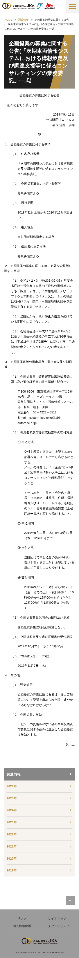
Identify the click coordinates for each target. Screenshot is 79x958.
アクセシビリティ (57, 926)
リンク (22, 918)
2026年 (12, 786)
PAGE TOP (70, 900)
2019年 (12, 870)
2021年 (12, 846)
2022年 (12, 834)
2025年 (12, 798)
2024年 (12, 810)
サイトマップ (57, 918)
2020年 (12, 858)
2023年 (12, 822)
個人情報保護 (22, 926)
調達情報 (14, 774)
